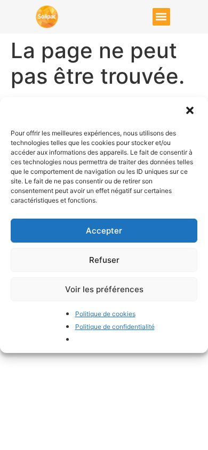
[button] (191, 111)
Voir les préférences (104, 289)
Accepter (104, 231)
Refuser (104, 260)
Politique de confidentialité (115, 327)
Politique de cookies (105, 314)
